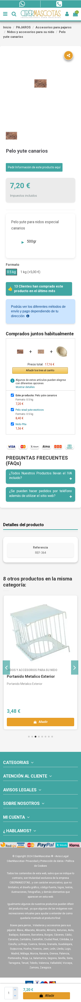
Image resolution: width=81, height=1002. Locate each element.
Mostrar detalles (25, 387)
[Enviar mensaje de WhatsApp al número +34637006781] (22, 4)
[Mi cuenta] (67, 14)
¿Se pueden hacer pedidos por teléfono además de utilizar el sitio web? (40, 493)
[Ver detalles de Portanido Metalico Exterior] (40, 632)
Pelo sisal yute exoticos (30, 409)
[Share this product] (68, 55)
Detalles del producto (23, 524)
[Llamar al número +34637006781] (58, 4)
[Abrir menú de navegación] (5, 14)
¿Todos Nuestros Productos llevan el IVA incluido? (40, 475)
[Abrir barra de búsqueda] (14, 14)
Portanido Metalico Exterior (31, 676)
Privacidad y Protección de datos (45, 861)
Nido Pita (21, 424)
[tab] (40, 476)
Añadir (49, 996)
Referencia (40, 547)
